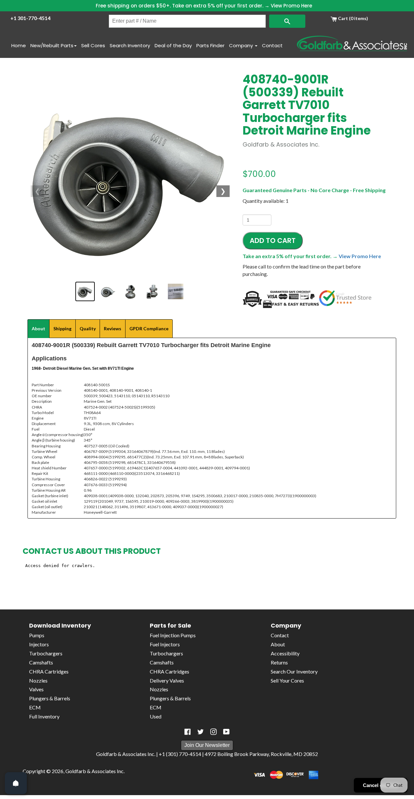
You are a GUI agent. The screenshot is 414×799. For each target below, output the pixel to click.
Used (155, 716)
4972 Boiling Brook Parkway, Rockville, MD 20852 (261, 754)
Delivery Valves (167, 680)
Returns (279, 662)
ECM (35, 707)
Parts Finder (210, 45)
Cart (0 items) (352, 18)
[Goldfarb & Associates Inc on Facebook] (187, 731)
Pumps (36, 635)
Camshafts (41, 662)
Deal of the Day (173, 45)
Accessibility (285, 653)
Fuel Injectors (165, 644)
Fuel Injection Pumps (173, 635)
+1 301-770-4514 (30, 18)
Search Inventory (130, 45)
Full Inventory (44, 716)
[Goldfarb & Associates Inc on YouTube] (226, 731)
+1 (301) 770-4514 (180, 754)
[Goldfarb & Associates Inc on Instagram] (213, 731)
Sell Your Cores (287, 680)
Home (18, 45)
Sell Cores (93, 45)
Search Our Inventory (294, 671)
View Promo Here (291, 5)
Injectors (39, 644)
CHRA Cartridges (49, 671)
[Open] (16, 783)
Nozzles (38, 680)
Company (241, 45)
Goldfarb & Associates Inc (94, 771)
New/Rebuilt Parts (51, 45)
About (278, 644)
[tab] (38, 328)
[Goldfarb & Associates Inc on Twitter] (200, 731)
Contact (272, 45)
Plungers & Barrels (49, 698)
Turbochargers (45, 653)
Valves (36, 689)
